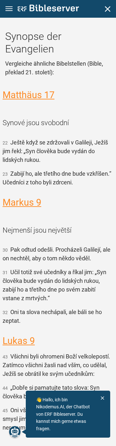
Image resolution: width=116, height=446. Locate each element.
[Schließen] (107, 9)
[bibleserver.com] (48, 9)
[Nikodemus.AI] (15, 432)
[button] (9, 8)
